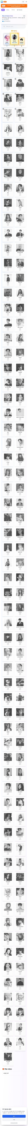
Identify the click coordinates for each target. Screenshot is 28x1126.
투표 (3, 9)
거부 (14, 1119)
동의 (14, 1116)
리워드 (7, 9)
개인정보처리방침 (14, 1122)
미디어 (13, 9)
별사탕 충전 (19, 9)
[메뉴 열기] (26, 2)
